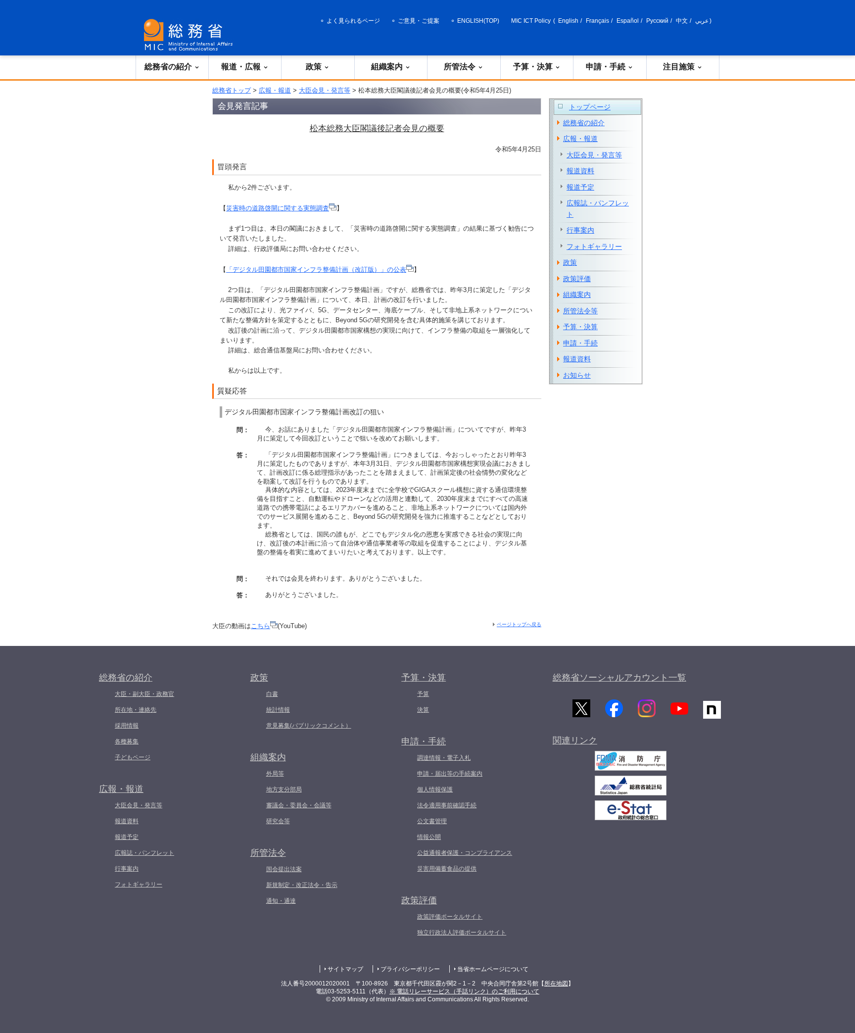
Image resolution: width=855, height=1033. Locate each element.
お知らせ (577, 375)
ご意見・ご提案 (418, 20)
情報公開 (429, 837)
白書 (272, 693)
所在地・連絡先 (135, 709)
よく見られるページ (353, 20)
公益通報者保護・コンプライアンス (464, 852)
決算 (423, 709)
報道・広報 (241, 66)
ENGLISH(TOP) (478, 20)
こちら (260, 626)
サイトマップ (345, 969)
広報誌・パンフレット (598, 208)
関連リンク (575, 740)
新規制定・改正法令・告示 (301, 885)
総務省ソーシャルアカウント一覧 (619, 678)
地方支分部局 (284, 789)
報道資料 (580, 171)
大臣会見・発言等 (324, 90)
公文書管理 (432, 821)
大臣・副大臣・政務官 (144, 693)
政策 (314, 66)
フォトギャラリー (594, 246)
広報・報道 (275, 90)
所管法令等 (580, 311)
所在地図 (556, 983)
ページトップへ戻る (519, 624)
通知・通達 (281, 900)
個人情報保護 (435, 789)
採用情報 (127, 725)
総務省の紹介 (168, 66)
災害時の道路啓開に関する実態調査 (277, 208)
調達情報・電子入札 (444, 757)
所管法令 (459, 66)
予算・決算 (533, 66)
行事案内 (580, 230)
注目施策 (679, 66)
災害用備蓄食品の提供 (446, 868)
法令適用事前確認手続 (446, 805)
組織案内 (387, 66)
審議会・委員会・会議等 (299, 805)
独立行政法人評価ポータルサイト (461, 932)
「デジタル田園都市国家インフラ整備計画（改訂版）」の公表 (316, 269)
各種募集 (127, 741)
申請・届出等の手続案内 (449, 773)
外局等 (275, 773)
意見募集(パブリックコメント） (308, 725)
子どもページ (132, 757)
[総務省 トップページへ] (190, 34)
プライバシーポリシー (410, 969)
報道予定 (580, 187)
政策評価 (577, 279)
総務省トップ (231, 90)
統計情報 (278, 709)
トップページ (590, 107)
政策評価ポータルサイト (449, 916)
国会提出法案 (284, 869)
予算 (423, 693)
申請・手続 (605, 66)
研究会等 (278, 821)
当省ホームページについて (492, 969)
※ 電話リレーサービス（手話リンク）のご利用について (464, 991)
